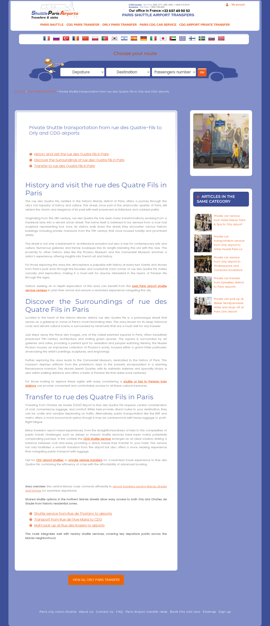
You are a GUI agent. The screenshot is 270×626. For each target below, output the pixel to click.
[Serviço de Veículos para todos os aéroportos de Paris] (104, 38)
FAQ (119, 612)
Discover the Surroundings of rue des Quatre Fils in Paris (79, 160)
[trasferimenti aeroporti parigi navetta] (153, 38)
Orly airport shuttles (50, 460)
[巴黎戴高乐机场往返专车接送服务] (85, 38)
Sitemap (209, 612)
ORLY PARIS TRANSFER (119, 24)
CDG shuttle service (97, 439)
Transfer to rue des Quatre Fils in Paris (64, 166)
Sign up (225, 612)
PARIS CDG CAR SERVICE (158, 24)
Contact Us (104, 612)
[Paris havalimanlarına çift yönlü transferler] (66, 38)
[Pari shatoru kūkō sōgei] (163, 38)
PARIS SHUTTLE (51, 24)
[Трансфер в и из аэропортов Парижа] (56, 38)
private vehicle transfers (86, 460)
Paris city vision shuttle (58, 612)
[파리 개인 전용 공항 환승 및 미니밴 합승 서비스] (114, 38)
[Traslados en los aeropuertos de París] (134, 38)
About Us (86, 612)
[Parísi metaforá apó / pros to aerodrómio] (182, 38)
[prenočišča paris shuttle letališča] (211, 38)
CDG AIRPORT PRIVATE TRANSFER (204, 24)
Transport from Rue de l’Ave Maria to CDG (68, 519)
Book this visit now (185, 612)
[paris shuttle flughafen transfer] (143, 38)
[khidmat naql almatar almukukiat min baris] (172, 38)
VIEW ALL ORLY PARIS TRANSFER (96, 579)
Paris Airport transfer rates (146, 612)
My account (238, 4)
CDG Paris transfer (82, 24)
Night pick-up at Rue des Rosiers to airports (69, 525)
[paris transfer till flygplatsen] (201, 38)
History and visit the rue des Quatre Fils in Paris (71, 154)
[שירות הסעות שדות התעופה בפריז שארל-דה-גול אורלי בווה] (124, 38)
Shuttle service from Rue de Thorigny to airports (73, 513)
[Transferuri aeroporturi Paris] (75, 38)
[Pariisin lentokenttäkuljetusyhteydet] (192, 38)
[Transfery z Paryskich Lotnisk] (95, 38)
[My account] (227, 4)
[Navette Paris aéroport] (46, 38)
